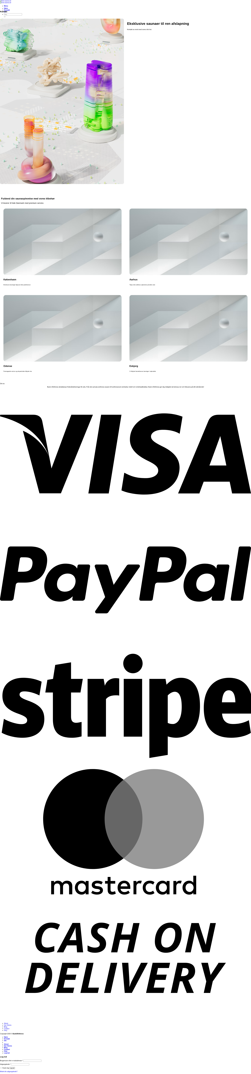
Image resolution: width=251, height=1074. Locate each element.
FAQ (5, 1030)
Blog (5, 1027)
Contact (6, 1028)
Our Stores (7, 1025)
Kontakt (7, 1039)
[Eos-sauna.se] (5, 1)
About (6, 1023)
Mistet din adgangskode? (8, 1071)
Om (5, 1040)
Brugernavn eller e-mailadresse (11, 1060)
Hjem (6, 1037)
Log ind (12, 1068)
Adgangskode (5, 1064)
